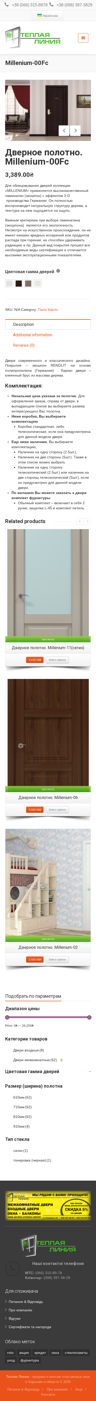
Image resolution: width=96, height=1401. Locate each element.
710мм (22, 1107)
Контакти (48, 1394)
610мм (22, 1097)
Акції (79, 1389)
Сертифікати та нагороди (30, 1327)
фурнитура (29, 1360)
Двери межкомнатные (35, 1060)
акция (24, 1353)
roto (10, 1353)
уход (11, 1360)
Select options (57, 659)
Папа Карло (48, 310)
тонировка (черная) (32, 1160)
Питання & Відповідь (26, 1302)
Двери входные (28, 1050)
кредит (40, 1353)
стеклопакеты (76, 1353)
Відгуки (14, 1318)
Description (23, 324)
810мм (22, 1117)
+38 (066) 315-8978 (30, 5)
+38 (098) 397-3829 (74, 5)
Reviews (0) (24, 345)
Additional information (32, 334)
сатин (20, 1151)
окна (55, 1353)
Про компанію (20, 1310)
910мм (21, 1126)
